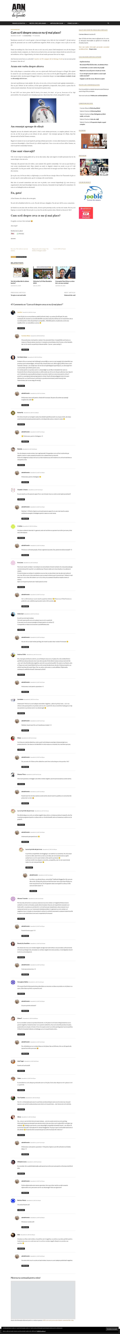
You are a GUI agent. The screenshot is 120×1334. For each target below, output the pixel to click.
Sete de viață (95, 119)
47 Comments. (36, 35)
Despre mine (93, 49)
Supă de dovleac (85, 61)
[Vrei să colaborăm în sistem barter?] (21, 273)
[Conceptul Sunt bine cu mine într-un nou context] (65, 273)
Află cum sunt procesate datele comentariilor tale (58, 1320)
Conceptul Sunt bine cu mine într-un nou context (64, 282)
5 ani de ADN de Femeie (59, 249)
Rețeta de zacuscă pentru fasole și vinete (92, 70)
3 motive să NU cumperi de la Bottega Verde (48, 59)
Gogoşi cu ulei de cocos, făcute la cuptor (92, 78)
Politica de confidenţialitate (99, 95)
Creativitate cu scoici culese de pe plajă (92, 67)
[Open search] (108, 23)
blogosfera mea (21, 257)
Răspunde (21, 328)
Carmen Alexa (27, 35)
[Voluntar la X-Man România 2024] (43, 273)
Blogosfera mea (15, 29)
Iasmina (19, 312)
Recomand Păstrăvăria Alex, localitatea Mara (94, 64)
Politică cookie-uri (41, 1331)
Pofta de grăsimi (95, 108)
